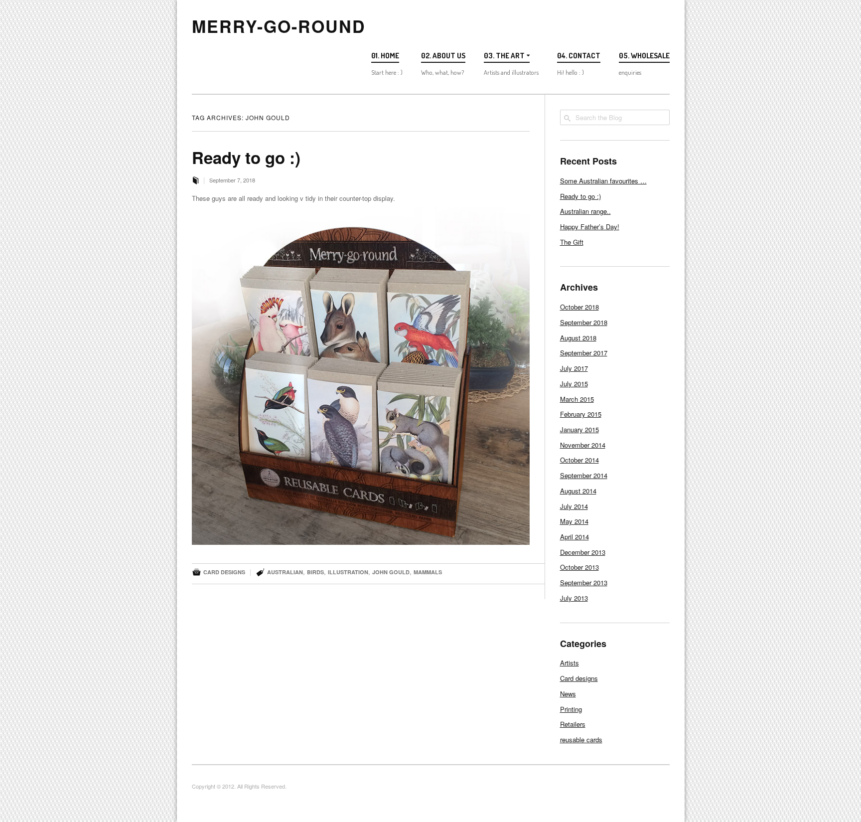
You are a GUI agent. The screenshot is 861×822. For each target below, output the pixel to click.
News (568, 693)
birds (315, 572)
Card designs (224, 572)
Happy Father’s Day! (589, 226)
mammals (428, 572)
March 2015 (577, 399)
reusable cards (581, 739)
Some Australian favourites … (603, 180)
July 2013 (574, 598)
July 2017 (574, 368)
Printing (571, 709)
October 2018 (579, 307)
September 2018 (583, 322)
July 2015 (574, 383)
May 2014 (574, 521)
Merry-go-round (279, 26)
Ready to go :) (246, 157)
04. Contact (578, 55)
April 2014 (574, 536)
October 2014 (579, 460)
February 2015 (580, 414)
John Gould (391, 572)
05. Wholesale (644, 55)
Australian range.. (585, 211)
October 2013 (579, 567)
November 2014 (582, 445)
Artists (569, 662)
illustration (348, 572)
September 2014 (583, 475)
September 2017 (583, 352)
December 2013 (582, 552)
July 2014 (574, 506)
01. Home (385, 55)
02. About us (443, 55)
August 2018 (578, 337)
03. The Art (504, 55)
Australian (285, 572)
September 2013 (583, 582)
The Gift (571, 242)
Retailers (572, 724)
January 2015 (579, 429)
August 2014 (578, 490)
